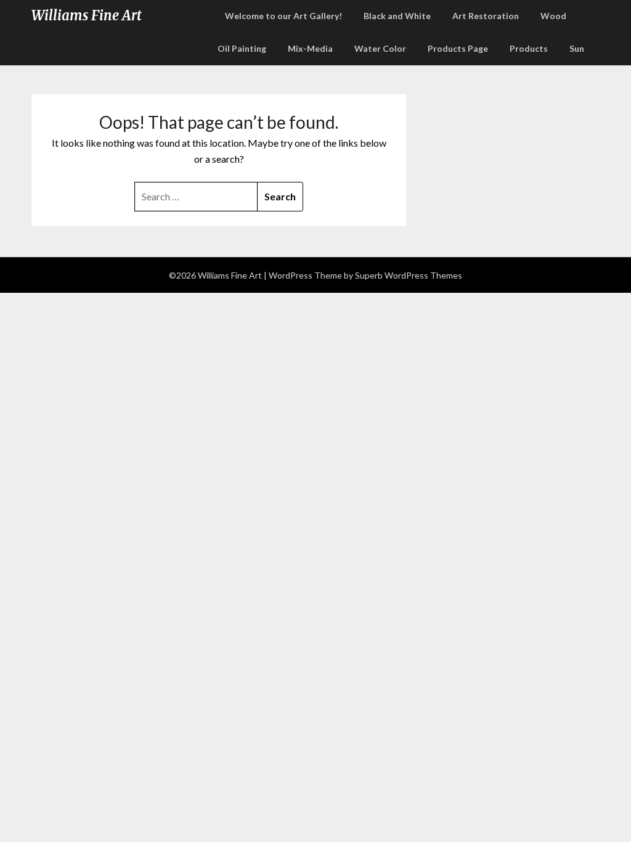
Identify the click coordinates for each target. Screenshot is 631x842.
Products (529, 48)
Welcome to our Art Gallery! (283, 15)
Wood (553, 15)
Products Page (458, 48)
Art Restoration (485, 15)
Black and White (397, 15)
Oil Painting (242, 48)
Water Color (380, 48)
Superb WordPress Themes (408, 275)
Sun (576, 48)
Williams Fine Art (86, 15)
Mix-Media (310, 48)
